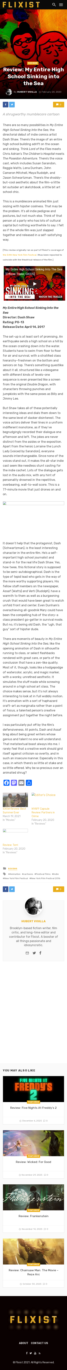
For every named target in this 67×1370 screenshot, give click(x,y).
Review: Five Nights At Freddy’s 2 (33, 1108)
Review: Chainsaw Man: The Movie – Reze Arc (33, 1272)
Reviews (32, 63)
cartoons (28, 874)
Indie (56, 874)
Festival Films (43, 874)
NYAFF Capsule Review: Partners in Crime (43, 812)
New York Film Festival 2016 (45, 878)
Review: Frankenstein (34, 1216)
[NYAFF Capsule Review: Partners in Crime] (44, 800)
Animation (15, 874)
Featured (33, 1102)
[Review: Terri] (15, 836)
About (23, 1343)
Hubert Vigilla (27, 92)
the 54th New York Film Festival (19, 255)
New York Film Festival (16, 878)
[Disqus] (33, 1015)
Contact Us (39, 1343)
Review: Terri (10, 845)
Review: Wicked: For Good (33, 1162)
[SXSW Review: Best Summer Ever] (15, 800)
